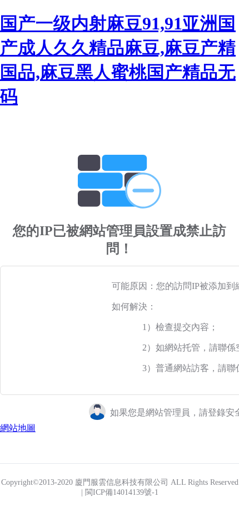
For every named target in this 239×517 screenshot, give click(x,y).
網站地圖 (18, 428)
